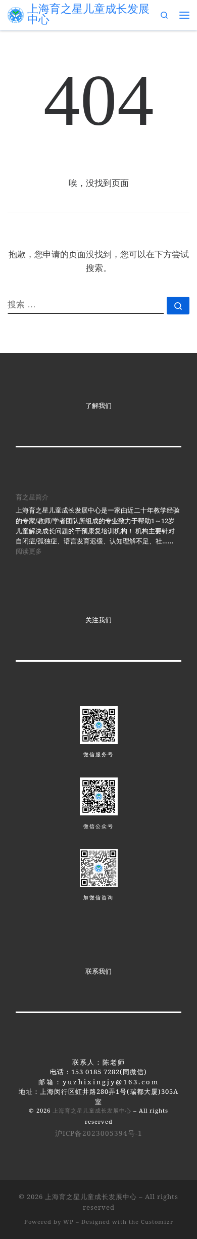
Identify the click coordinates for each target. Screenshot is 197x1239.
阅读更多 (29, 551)
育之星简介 (32, 496)
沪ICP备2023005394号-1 (98, 1133)
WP (68, 1221)
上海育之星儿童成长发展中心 (92, 1110)
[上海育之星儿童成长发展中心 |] (16, 14)
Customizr (157, 1221)
